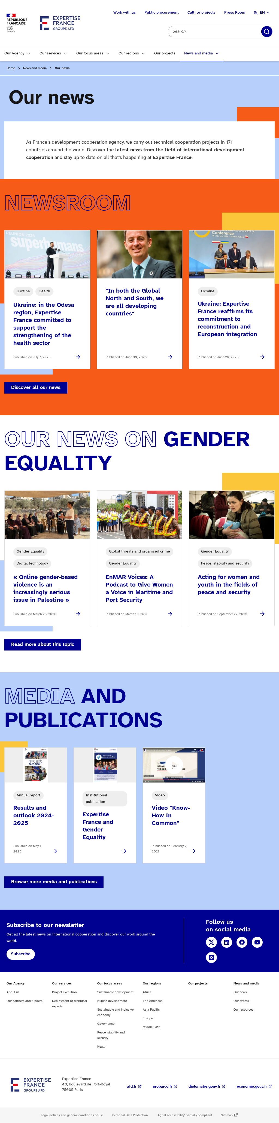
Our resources (243, 1009)
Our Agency (14, 53)
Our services (50, 53)
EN (262, 13)
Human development (112, 1001)
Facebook (241, 942)
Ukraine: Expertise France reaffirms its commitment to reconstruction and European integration (227, 319)
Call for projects (201, 13)
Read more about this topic (42, 644)
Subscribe (21, 954)
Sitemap (227, 1115)
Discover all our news (35, 387)
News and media (198, 53)
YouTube (257, 942)
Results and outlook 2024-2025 (33, 816)
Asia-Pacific (151, 1009)
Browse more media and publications (54, 882)
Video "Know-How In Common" (171, 816)
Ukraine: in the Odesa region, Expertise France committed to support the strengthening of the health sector (43, 324)
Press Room (234, 13)
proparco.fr (162, 1087)
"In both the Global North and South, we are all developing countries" (134, 302)
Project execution (64, 992)
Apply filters (266, 31)
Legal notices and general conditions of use (72, 1115)
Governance (105, 1024)
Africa (147, 992)
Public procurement (161, 13)
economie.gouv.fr (252, 1087)
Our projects (164, 53)
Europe (148, 1018)
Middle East (151, 1027)
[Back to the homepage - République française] (60, 23)
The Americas (152, 1001)
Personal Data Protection (130, 1115)
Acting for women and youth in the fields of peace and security (229, 585)
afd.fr (132, 1087)
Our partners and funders (25, 1001)
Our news (240, 992)
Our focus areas (89, 53)
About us (13, 992)
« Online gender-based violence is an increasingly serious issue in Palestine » (45, 588)
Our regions (129, 53)
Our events (241, 1001)
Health (102, 1046)
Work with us (124, 13)
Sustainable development (115, 992)
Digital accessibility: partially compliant (184, 1115)
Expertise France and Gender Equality (98, 826)
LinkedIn (226, 942)
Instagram (211, 957)
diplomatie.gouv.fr (204, 1087)
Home (11, 68)
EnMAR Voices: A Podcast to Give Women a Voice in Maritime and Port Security (139, 588)
